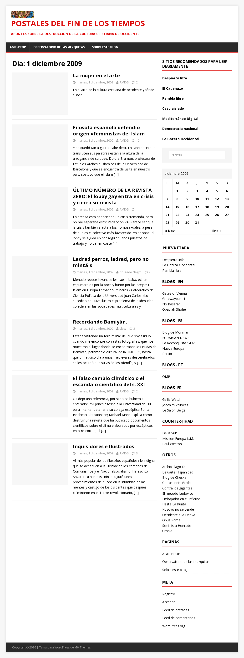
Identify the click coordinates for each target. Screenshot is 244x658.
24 (197, 214)
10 (137, 140)
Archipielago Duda (176, 466)
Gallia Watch (171, 399)
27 (227, 214)
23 (187, 214)
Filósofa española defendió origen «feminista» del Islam (109, 130)
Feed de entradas (175, 610)
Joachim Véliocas (175, 405)
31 (197, 222)
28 (150, 272)
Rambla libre (173, 98)
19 (217, 207)
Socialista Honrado (176, 525)
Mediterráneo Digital (180, 118)
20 (227, 207)
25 (207, 214)
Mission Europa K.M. (178, 438)
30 (187, 222)
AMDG (124, 82)
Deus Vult (169, 433)
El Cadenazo (172, 88)
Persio (167, 353)
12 (217, 198)
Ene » (217, 230)
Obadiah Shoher (174, 309)
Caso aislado (173, 108)
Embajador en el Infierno (181, 499)
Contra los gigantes (177, 488)
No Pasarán (171, 304)
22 (177, 214)
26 (217, 214)
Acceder (168, 602)
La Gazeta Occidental (180, 139)
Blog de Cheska (174, 477)
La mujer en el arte (96, 75)
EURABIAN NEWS (175, 337)
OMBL (167, 376)
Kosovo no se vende (178, 509)
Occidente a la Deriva (178, 515)
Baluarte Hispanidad (177, 472)
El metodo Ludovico (177, 493)
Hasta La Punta (174, 504)
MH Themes (83, 647)
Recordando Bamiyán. (100, 322)
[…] (116, 174)
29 (177, 222)
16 (187, 207)
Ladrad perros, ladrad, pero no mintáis (111, 262)
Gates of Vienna (174, 293)
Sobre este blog (105, 47)
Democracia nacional (180, 128)
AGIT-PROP (18, 47)
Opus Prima (171, 520)
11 (207, 198)
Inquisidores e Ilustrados (103, 446)
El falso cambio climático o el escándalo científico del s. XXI (109, 381)
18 (207, 207)
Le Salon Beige (173, 410)
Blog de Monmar (175, 332)
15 (177, 207)
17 (197, 207)
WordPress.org (173, 626)
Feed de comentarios (178, 618)
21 (167, 214)
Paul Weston (172, 444)
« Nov (170, 230)
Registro (168, 594)
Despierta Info (174, 78)
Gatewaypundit (173, 298)
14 (167, 207)
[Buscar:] (197, 155)
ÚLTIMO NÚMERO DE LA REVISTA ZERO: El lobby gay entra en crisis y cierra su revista (113, 196)
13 (227, 198)
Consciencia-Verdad (177, 482)
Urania (167, 531)
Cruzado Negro (131, 272)
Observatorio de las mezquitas (59, 47)
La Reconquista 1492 (178, 343)
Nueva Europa (173, 348)
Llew (123, 328)
